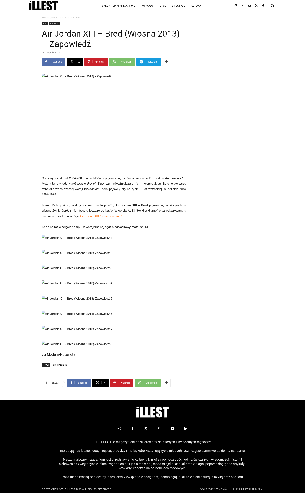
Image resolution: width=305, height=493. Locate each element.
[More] (166, 62)
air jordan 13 (60, 364)
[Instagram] (236, 6)
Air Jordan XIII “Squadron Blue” (100, 216)
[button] (272, 5)
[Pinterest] (159, 428)
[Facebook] (263, 6)
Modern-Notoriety (61, 354)
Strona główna (50, 17)
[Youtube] (250, 6)
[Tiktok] (243, 6)
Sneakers (54, 23)
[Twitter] (256, 6)
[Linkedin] (186, 428)
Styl (64, 17)
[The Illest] (43, 5)
